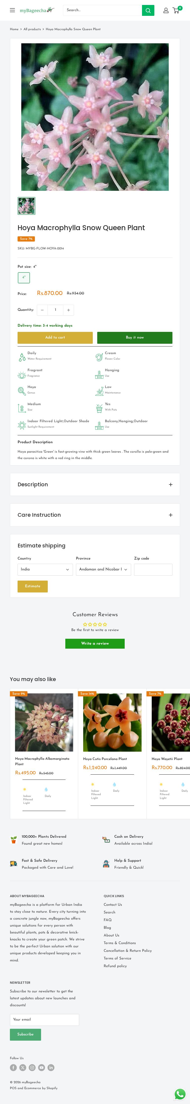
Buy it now (135, 338)
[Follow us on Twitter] (22, 1067)
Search (109, 912)
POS (13, 1088)
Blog (107, 928)
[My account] (166, 10)
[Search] (148, 10)
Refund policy (115, 966)
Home (14, 29)
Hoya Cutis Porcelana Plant (105, 759)
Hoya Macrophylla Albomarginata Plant (42, 761)
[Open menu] (12, 10)
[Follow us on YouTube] (41, 1067)
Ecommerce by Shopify (40, 1088)
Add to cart (55, 338)
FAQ (108, 920)
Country (24, 559)
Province (83, 559)
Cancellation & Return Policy (128, 951)
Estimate (32, 586)
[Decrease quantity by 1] (42, 310)
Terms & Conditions (120, 943)
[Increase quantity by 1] (68, 310)
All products (32, 29)
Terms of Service (117, 958)
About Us (111, 935)
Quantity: (26, 310)
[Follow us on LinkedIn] (51, 1067)
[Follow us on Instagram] (32, 1067)
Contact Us (113, 905)
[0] (176, 10)
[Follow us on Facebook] (13, 1067)
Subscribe (25, 1034)
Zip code (141, 559)
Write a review (95, 644)
